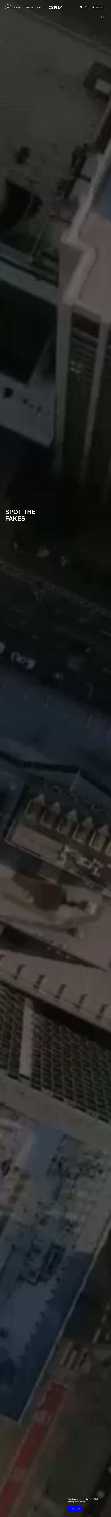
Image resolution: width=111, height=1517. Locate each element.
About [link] (40, 7)
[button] (81, 7)
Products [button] (18, 7)
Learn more (75, 1508)
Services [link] (30, 7)
